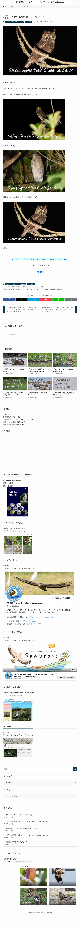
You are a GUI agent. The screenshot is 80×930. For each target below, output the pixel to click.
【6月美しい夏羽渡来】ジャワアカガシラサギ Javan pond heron (26, 836)
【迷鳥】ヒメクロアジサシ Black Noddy (18, 816)
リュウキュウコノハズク (36, 287)
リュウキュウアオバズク (22, 287)
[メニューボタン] (2, 2)
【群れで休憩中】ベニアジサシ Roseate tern (19, 843)
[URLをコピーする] (71, 299)
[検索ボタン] (77, 2)
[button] (9, 299)
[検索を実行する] (75, 769)
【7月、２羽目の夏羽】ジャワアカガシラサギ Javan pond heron (26, 823)
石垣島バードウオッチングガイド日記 (14, 21)
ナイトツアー (28, 21)
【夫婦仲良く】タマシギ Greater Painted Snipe (20, 829)
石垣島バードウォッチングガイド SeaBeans (40, 2)
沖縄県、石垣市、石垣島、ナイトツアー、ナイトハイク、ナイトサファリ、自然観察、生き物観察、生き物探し (33, 289)
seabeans (13, 334)
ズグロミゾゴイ (10, 287)
